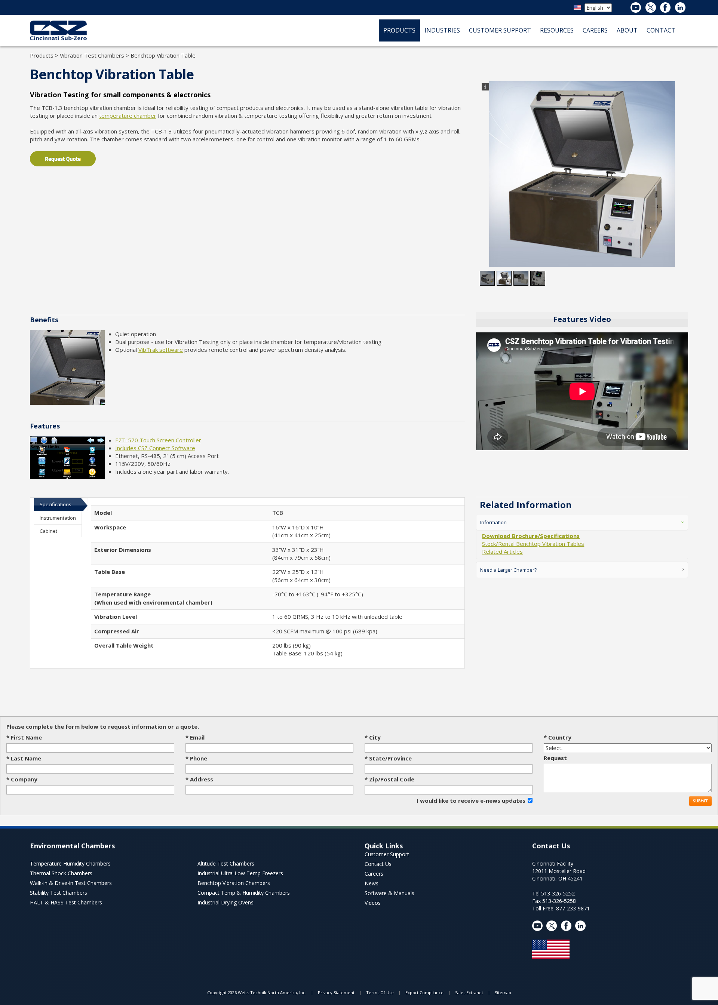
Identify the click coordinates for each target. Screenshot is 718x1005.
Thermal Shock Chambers (61, 873)
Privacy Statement (336, 992)
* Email (195, 737)
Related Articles (502, 551)
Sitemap (503, 992)
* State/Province (388, 758)
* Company (21, 779)
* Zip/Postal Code (389, 779)
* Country (557, 737)
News (371, 883)
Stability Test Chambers (58, 892)
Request (555, 758)
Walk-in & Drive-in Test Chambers (71, 882)
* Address (199, 779)
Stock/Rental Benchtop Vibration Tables (533, 543)
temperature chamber (127, 115)
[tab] (58, 504)
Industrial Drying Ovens (225, 902)
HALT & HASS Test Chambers (66, 902)
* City (373, 737)
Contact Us (378, 863)
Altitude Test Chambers (225, 863)
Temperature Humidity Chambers (70, 863)
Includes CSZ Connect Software (155, 448)
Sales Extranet (469, 992)
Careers (374, 873)
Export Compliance (424, 992)
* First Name (24, 737)
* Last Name (23, 758)
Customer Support (387, 854)
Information (493, 522)
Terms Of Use (380, 992)
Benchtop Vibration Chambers (233, 882)
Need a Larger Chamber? (508, 569)
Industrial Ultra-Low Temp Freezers (240, 873)
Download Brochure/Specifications (531, 536)
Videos (373, 902)
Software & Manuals (389, 893)
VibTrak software (160, 349)
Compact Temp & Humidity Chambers (243, 892)
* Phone (196, 758)
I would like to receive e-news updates (471, 800)
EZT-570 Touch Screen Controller (158, 440)
